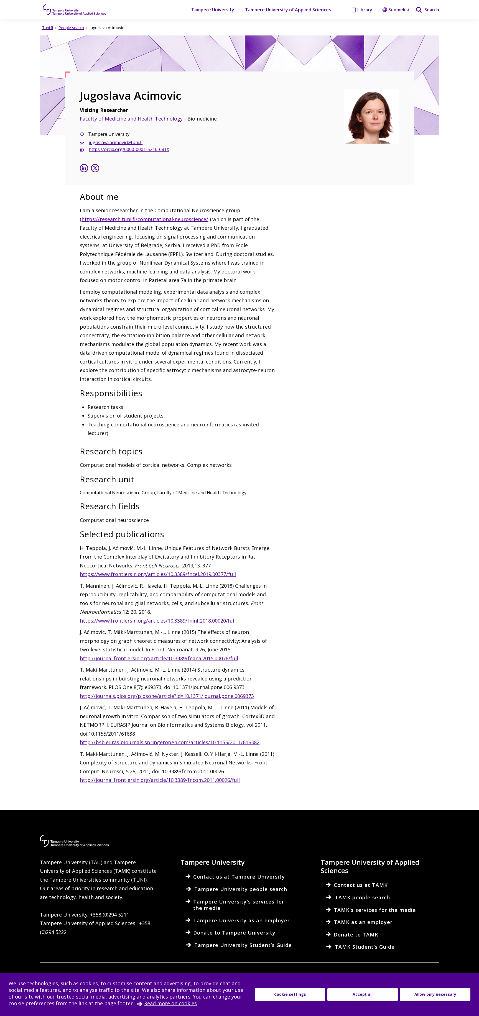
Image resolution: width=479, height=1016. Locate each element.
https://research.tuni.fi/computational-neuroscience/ (144, 219)
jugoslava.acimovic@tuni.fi (115, 142)
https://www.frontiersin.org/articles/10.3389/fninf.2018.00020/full (158, 620)
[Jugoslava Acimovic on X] (95, 169)
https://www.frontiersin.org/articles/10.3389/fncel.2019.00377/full (158, 574)
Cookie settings (290, 994)
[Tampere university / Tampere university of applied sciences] (74, 9)
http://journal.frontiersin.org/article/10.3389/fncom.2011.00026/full (160, 780)
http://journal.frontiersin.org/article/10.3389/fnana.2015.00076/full (159, 658)
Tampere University (212, 10)
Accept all (363, 994)
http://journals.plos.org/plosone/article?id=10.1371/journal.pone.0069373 (167, 696)
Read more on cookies (170, 1003)
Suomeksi (398, 10)
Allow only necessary (435, 994)
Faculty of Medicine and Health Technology (131, 118)
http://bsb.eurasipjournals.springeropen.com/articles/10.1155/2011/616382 (169, 742)
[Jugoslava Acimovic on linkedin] (84, 169)
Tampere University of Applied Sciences (288, 10)
